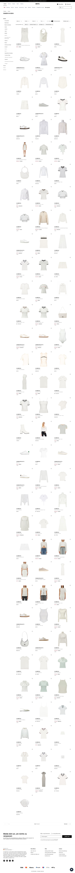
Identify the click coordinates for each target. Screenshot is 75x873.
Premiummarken (57, 21)
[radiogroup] (56, 833)
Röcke (6, 42)
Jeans (6, 31)
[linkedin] (7, 861)
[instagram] (4, 861)
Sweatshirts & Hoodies (9, 53)
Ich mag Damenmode (46, 833)
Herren (4, 65)
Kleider (6, 33)
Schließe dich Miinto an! (35, 854)
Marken (29, 7)
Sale (4, 7)
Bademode (7, 22)
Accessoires (21, 7)
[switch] (48, 21)
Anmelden (67, 836)
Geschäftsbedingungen (49, 854)
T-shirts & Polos (7, 55)
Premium (33, 7)
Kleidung (8, 7)
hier (48, 840)
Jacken (6, 29)
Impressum (61, 852)
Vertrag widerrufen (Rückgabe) (50, 852)
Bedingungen (56, 839)
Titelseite (4, 11)
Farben (34, 21)
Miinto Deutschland (8, 849)
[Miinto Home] (37, 4)
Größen (26, 21)
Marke (18, 21)
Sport (26, 7)
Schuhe (12, 7)
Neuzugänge (47, 7)
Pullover (6, 40)
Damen (4, 18)
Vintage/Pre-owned (40, 7)
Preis (41, 21)
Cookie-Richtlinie (62, 854)
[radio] (41, 833)
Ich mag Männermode (56, 833)
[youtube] (10, 861)
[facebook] (13, 861)
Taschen (16, 7)
